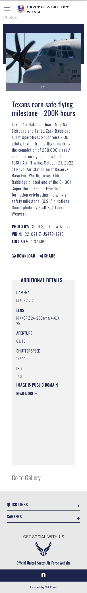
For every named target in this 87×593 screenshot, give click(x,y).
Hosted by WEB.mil (43, 587)
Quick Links (17, 504)
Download (25, 256)
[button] (7, 9)
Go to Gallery (26, 477)
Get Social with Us (43, 536)
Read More (25, 393)
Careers (14, 516)
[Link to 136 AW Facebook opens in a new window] (43, 575)
